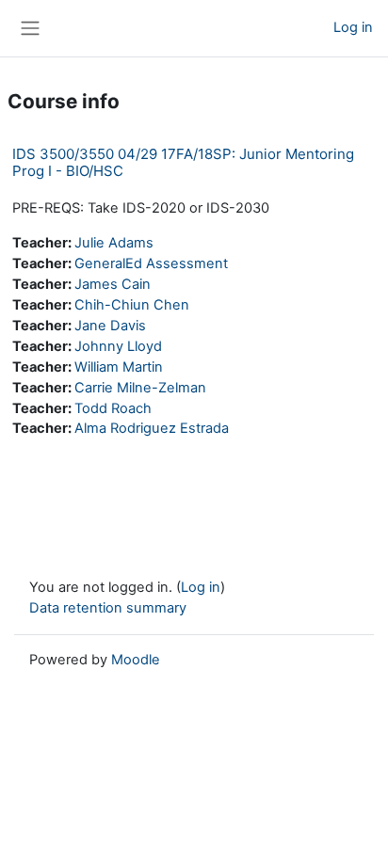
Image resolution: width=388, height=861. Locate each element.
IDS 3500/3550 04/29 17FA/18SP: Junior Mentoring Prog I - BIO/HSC (183, 162)
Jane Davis (110, 325)
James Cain (112, 284)
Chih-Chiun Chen (131, 304)
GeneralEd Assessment (151, 263)
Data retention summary (107, 607)
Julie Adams (114, 242)
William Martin (118, 367)
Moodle (135, 659)
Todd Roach (113, 408)
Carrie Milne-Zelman (140, 387)
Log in (353, 27)
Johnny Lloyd (118, 346)
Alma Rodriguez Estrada (151, 428)
